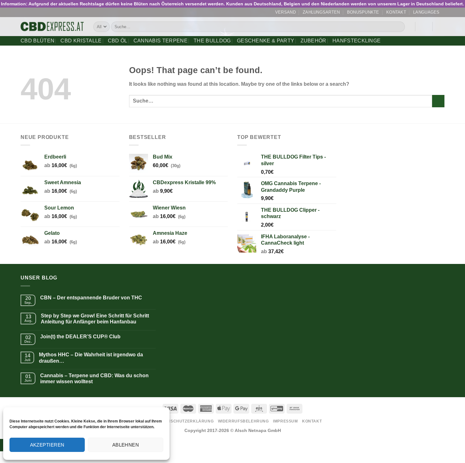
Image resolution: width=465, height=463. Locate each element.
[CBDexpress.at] (52, 26)
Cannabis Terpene (160, 40)
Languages (426, 12)
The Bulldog (212, 40)
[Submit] (399, 27)
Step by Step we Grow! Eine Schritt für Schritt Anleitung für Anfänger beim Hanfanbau (95, 318)
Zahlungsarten (321, 12)
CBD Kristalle (81, 40)
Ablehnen (125, 444)
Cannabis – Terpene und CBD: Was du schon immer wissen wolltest (94, 378)
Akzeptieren (47, 444)
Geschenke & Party (265, 40)
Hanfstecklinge (356, 40)
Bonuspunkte (363, 12)
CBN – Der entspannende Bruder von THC (91, 297)
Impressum (285, 421)
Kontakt (396, 12)
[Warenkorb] (441, 27)
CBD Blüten (37, 40)
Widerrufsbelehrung (243, 421)
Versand (285, 12)
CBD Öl (117, 40)
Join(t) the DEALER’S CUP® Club (80, 336)
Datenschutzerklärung (185, 421)
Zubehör (313, 40)
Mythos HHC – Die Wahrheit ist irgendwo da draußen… (91, 357)
